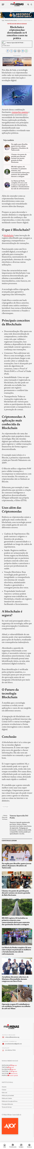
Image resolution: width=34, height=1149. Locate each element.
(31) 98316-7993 (10, 1050)
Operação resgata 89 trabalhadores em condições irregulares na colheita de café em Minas (16, 1006)
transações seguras (20, 112)
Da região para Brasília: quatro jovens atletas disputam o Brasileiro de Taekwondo (16, 866)
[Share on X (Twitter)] (11, 51)
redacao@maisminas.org (12, 1037)
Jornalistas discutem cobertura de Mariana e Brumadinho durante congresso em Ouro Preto (15, 979)
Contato (4, 1089)
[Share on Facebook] (7, 51)
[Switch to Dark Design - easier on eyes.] (31, 4)
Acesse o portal (13, 1075)
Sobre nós (4, 1092)
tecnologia (5, 806)
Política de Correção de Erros (9, 1101)
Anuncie (4, 1087)
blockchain (9, 236)
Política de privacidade (8, 1095)
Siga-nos (14, 1065)
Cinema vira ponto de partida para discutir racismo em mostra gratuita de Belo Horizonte (16, 893)
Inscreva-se (13, 1073)
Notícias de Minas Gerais (11, 20)
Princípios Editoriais (7, 1104)
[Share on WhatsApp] (26, 51)
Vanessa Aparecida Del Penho (15, 42)
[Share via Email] (18, 51)
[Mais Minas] (17, 4)
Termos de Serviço (7, 1107)
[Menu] (3, 4)
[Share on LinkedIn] (15, 51)
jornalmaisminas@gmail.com (13, 1044)
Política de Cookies (7, 1098)
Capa (3, 20)
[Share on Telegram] (22, 51)
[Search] (28, 4)
